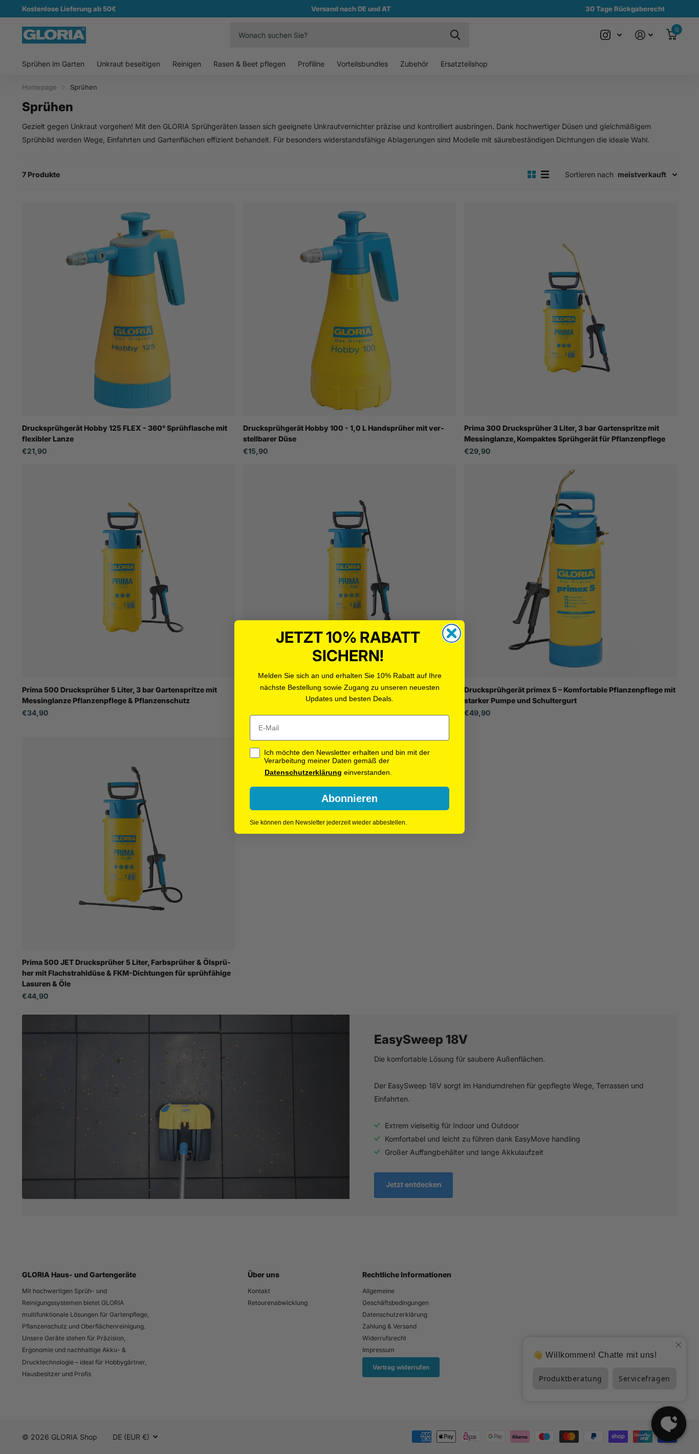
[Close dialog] (452, 633)
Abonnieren (349, 798)
